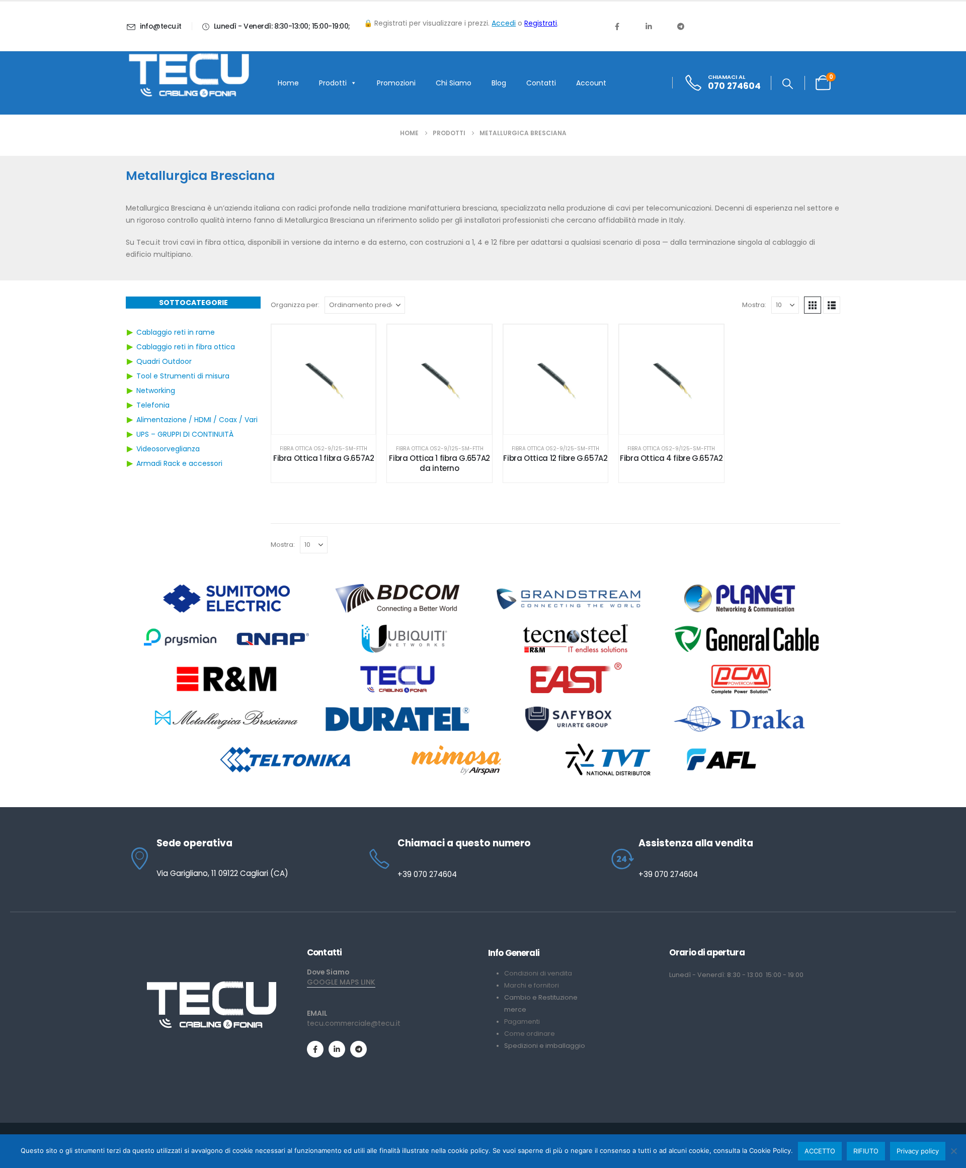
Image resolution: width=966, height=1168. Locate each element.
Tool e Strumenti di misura (182, 376)
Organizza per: (295, 305)
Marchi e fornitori (531, 985)
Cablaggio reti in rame (175, 332)
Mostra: (754, 305)
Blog (499, 83)
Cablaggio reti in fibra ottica (185, 347)
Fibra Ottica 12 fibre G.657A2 (555, 458)
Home (288, 83)
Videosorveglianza (168, 449)
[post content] (323, 379)
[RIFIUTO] (953, 1151)
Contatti (541, 83)
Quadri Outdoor (164, 361)
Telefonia (153, 405)
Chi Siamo (453, 83)
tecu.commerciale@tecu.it (353, 1023)
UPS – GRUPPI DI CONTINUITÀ (184, 434)
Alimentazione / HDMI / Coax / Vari (197, 420)
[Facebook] (616, 26)
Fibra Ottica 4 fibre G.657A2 (671, 458)
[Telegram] (680, 26)
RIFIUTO (865, 1151)
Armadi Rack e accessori (179, 463)
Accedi (504, 23)
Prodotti (333, 83)
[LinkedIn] (648, 26)
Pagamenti (522, 1021)
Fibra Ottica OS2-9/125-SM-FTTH (323, 448)
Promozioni (396, 83)
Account (591, 83)
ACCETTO (819, 1151)
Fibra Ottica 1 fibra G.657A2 (323, 458)
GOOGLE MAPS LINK (341, 982)
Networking (155, 390)
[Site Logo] (189, 75)
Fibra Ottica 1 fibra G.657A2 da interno (439, 463)
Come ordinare (529, 1033)
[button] (787, 84)
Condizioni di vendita (538, 973)
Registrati (540, 23)
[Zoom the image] (211, 985)
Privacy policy (918, 1151)
